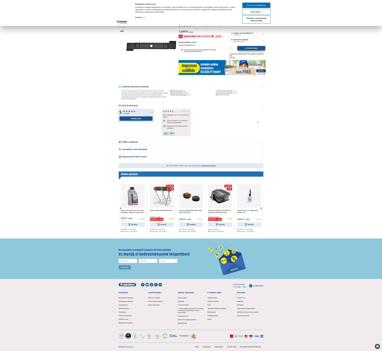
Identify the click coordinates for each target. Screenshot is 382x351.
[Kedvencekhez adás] (122, 185)
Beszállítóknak (182, 323)
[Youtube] (147, 284)
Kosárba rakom (252, 48)
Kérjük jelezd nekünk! (208, 165)
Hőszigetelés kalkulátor (126, 298)
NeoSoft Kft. (130, 347)
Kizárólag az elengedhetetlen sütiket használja (256, 19)
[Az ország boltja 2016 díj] (149, 336)
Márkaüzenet (211, 312)
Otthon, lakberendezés (155, 301)
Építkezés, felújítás (154, 298)
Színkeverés (122, 312)
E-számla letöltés (183, 305)
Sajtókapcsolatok (212, 315)
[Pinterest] (156, 284)
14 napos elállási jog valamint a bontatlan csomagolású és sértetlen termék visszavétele (191, 310)
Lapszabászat (123, 305)
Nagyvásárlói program (126, 323)
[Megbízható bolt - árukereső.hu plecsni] (165, 336)
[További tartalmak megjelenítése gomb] (122, 72)
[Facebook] (143, 284)
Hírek (209, 305)
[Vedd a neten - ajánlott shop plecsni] (173, 336)
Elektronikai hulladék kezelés (246, 308)
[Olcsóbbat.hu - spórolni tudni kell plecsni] (184, 336)
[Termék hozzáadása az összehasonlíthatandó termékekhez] (124, 185)
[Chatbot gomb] (377, 346)
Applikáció (240, 301)
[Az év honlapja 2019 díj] (142, 336)
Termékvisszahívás (243, 315)
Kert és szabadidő (153, 305)
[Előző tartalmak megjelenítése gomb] (121, 208)
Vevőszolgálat (182, 298)
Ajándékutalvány (124, 308)
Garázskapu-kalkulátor (126, 301)
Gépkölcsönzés (123, 319)
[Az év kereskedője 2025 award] (193, 336)
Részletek (232, 57)
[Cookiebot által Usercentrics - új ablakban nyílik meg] (122, 22)
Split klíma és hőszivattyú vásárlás (247, 312)
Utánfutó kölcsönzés (125, 315)
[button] (252, 34)
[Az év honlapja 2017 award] (157, 336)
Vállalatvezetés (212, 298)
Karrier (209, 319)
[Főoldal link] (127, 284)
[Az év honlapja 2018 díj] (135, 336)
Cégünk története (212, 301)
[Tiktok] (151, 284)
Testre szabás (255, 12)
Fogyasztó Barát (183, 316)
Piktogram (240, 305)
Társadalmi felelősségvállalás (216, 308)
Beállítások (139, 17)
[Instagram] (160, 284)
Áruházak (181, 301)
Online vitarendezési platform (187, 319)
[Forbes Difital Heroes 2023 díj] (128, 336)
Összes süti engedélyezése (256, 5)
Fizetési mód (241, 298)
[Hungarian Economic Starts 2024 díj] (121, 336)
